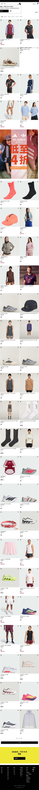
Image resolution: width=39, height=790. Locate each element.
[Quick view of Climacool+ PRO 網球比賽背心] (20, 539)
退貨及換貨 (28, 772)
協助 (27, 769)
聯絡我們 (27, 780)
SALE (14, 774)
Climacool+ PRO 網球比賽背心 (25, 559)
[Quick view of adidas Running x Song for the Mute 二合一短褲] (20, 320)
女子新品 (16, 16)
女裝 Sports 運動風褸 (23, 94)
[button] (18, 20)
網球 (8, 778)
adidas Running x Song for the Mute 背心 (8, 393)
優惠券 (27, 775)
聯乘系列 (5, 16)
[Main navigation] (2, 4)
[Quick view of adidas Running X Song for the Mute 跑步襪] (20, 401)
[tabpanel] (19, 381)
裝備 (1, 772)
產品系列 (9, 16)
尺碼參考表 (28, 777)
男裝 (14, 769)
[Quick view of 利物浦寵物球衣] (1, 456)
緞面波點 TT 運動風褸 (23, 256)
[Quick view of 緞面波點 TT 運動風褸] (20, 237)
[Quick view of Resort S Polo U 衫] (20, 101)
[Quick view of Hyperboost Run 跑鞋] (1, 655)
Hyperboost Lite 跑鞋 (24, 531)
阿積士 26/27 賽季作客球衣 (5, 94)
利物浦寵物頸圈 (3, 531)
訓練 (8, 772)
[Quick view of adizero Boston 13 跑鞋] (20, 682)
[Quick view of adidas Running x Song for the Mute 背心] (1, 374)
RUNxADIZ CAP (3, 227)
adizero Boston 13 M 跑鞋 (24, 616)
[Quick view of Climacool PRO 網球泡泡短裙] (1, 539)
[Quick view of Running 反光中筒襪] (20, 181)
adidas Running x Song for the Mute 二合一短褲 (28, 340)
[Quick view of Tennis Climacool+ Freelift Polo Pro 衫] (20, 568)
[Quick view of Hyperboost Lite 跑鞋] (20, 512)
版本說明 (23, 785)
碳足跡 (21, 772)
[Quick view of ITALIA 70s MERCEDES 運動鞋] (20, 484)
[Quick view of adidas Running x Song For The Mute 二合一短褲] (1, 401)
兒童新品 (20, 16)
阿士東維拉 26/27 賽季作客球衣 (25, 39)
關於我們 (21, 769)
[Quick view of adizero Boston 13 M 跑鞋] (20, 597)
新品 (2, 16)
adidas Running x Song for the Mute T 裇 (27, 448)
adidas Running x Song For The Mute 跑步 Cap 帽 (28, 313)
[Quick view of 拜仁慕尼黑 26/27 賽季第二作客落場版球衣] (20, 266)
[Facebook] (33, 769)
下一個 (19, 742)
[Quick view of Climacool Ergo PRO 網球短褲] (1, 597)
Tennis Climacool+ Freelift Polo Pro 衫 (27, 588)
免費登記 (16, 758)
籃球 (8, 775)
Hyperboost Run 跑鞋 (4, 674)
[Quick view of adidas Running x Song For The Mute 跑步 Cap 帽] (20, 294)
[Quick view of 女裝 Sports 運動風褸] (20, 74)
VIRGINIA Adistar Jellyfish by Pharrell (8, 67)
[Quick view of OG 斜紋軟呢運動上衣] (20, 208)
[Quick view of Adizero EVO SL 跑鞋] (1, 294)
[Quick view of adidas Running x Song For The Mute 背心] (1, 320)
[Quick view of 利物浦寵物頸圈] (1, 512)
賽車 (8, 774)
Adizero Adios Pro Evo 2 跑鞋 (25, 476)
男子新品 (13, 16)
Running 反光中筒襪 (23, 201)
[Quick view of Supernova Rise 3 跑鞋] (1, 347)
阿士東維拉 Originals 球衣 (5, 39)
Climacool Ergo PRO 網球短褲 (6, 616)
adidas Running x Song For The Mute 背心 (8, 340)
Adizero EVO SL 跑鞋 (4, 313)
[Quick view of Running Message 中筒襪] (1, 181)
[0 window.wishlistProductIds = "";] (4, 4)
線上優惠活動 (28, 778)
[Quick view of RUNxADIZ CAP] (1, 208)
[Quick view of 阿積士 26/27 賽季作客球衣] (1, 74)
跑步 (8, 769)
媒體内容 (21, 774)
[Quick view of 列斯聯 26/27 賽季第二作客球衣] (20, 48)
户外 (8, 777)
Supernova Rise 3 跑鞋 (4, 366)
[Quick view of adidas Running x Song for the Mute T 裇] (20, 429)
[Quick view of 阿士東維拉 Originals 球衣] (1, 20)
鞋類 (1, 769)
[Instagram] (33, 771)
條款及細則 (19, 785)
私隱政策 (15, 785)
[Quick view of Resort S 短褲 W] (1, 101)
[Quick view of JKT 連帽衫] (20, 710)
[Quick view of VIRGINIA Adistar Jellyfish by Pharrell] (1, 48)
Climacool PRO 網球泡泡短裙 (5, 559)
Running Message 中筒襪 (5, 201)
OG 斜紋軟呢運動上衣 (23, 227)
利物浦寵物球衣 (3, 476)
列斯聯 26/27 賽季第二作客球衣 (25, 49)
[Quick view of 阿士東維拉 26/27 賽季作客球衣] (20, 20)
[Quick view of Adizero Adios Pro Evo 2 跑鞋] (20, 456)
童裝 (14, 772)
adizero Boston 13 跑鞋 (24, 702)
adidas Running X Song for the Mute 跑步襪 (8, 448)
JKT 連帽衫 (22, 729)
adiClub (21, 775)
